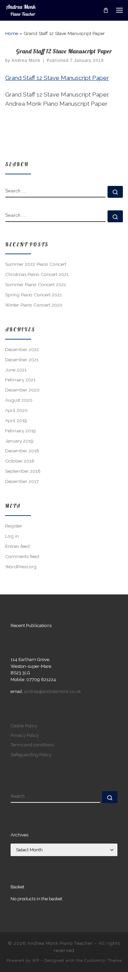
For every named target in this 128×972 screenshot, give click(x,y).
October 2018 (19, 461)
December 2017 (22, 481)
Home (11, 33)
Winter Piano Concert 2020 (33, 305)
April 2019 (16, 420)
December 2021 (22, 359)
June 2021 (16, 369)
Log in (12, 536)
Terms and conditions (32, 744)
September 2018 (23, 471)
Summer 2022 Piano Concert (35, 264)
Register (13, 525)
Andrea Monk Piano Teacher (60, 943)
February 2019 (20, 430)
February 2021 (20, 379)
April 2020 (16, 410)
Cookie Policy (24, 725)
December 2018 (22, 450)
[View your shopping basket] (106, 10)
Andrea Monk (26, 60)
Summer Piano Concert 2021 (35, 284)
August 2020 (18, 400)
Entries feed (17, 546)
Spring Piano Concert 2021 (33, 294)
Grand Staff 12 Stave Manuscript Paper (57, 77)
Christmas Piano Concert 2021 (37, 274)
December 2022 (22, 349)
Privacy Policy (25, 735)
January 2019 (19, 441)
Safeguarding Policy (31, 754)
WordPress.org (21, 566)
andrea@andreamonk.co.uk (52, 691)
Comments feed (22, 556)
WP (35, 960)
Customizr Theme (103, 960)
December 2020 (22, 390)
